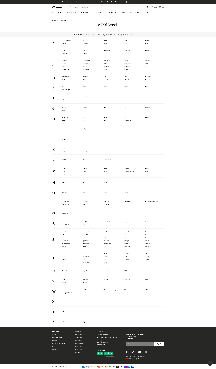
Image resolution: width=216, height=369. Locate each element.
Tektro (105, 253)
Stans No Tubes (66, 243)
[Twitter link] (133, 352)
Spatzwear (85, 241)
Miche (84, 171)
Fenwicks (85, 97)
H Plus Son (65, 117)
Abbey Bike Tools (66, 40)
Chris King (127, 63)
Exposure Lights (66, 89)
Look (84, 159)
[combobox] (106, 7)
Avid (125, 43)
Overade (126, 193)
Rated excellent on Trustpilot (109, 2)
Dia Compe (148, 76)
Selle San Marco (66, 235)
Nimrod (64, 182)
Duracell (126, 79)
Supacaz (64, 246)
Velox (146, 279)
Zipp (84, 322)
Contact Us (55, 334)
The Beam (127, 253)
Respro (126, 222)
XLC (63, 301)
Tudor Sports (86, 262)
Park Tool (106, 201)
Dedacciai (85, 76)
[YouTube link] (139, 352)
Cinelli (146, 63)
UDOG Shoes (65, 271)
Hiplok (147, 117)
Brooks (85, 53)
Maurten (126, 168)
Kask (84, 148)
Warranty (54, 349)
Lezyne (64, 159)
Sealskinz (106, 232)
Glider (126, 107)
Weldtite (85, 290)
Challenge (106, 63)
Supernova (86, 246)
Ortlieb (105, 193)
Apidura (147, 40)
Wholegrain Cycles (67, 293)
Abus (84, 40)
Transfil (64, 259)
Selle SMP (85, 235)
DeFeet (106, 76)
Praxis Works (65, 204)
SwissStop (127, 246)
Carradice (147, 60)
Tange (84, 253)
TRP (84, 259)
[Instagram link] (146, 352)
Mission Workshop (129, 171)
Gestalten (85, 107)
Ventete (64, 282)
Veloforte (85, 279)
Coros (105, 69)
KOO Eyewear (86, 151)
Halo (84, 117)
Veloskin (106, 279)
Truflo (105, 259)
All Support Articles (57, 337)
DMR (84, 79)
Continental (86, 69)
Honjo (63, 120)
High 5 (126, 117)
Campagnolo (86, 60)
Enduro (105, 87)
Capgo (126, 60)
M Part (63, 168)
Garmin (64, 107)
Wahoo (64, 290)
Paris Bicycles (78, 340)
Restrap (147, 222)
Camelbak (64, 60)
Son (125, 238)
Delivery (54, 340)
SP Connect (65, 241)
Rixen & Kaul (65, 225)
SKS (105, 238)
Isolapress (85, 129)
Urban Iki (106, 271)
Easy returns (146, 2)
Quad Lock (65, 213)
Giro (105, 107)
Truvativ (126, 259)
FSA (63, 100)
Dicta (63, 79)
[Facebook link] (126, 352)
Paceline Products (67, 201)
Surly (105, 246)
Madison (106, 168)
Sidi (146, 235)
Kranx (105, 151)
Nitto (84, 182)
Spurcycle (127, 241)
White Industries (149, 290)
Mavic (146, 168)
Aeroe (105, 40)
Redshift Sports (87, 222)
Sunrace (147, 243)
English (137, 358)
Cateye (64, 63)
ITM (105, 129)
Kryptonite (127, 151)
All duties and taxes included (71, 2)
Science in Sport (87, 232)
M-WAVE (85, 168)
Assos (105, 43)
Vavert (63, 279)
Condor (147, 66)
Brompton (64, 53)
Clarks (63, 66)
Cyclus (126, 69)
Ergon (126, 87)
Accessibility (78, 352)
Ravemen (64, 222)
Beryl (84, 50)
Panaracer (85, 201)
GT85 (63, 110)
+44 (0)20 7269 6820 (102, 334)
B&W (63, 50)
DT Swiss (106, 79)
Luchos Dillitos (108, 159)
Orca (84, 193)
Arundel (64, 43)
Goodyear (148, 107)
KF (104, 148)
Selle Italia (148, 232)
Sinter (84, 238)
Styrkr (126, 243)
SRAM (147, 241)
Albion (126, 40)
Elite (63, 87)
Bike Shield (127, 50)
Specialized (107, 241)
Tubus (63, 262)
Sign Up (159, 344)
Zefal (63, 322)
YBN (63, 311)
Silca (63, 238)
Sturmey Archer (108, 243)
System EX (148, 246)
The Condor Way (79, 334)
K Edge (64, 148)
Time (63, 256)
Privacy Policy (78, 346)
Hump (105, 120)
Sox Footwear (149, 238)
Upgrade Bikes (87, 271)
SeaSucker (127, 232)
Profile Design (107, 204)
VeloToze (127, 279)
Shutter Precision (129, 235)
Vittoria (85, 282)
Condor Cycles (66, 69)
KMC (146, 148)
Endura (84, 87)
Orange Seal (65, 193)
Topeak (106, 256)
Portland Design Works (151, 201)
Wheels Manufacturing (110, 290)
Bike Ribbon (107, 50)
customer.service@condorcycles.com (107, 337)
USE (125, 271)
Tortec (147, 256)
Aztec (146, 43)
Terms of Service (79, 343)
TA (62, 253)
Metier (63, 171)
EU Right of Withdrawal (58, 343)
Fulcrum (85, 100)
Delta (125, 76)
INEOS (63, 129)
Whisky (126, 290)
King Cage (127, 148)
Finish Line (127, 97)
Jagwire (64, 139)
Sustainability (78, 337)
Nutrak (105, 182)
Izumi (125, 129)
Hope (84, 120)
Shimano (106, 235)
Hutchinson (127, 120)
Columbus (106, 66)
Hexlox (105, 117)
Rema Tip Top (107, 222)
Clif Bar (85, 66)
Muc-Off (85, 174)
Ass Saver (85, 43)
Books (147, 50)
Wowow (85, 293)
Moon (63, 174)
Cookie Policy (78, 349)
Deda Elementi (66, 76)
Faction (64, 97)
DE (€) (130, 358)
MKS (146, 171)
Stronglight (86, 243)
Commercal (127, 66)
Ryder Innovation (87, 225)
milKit (105, 171)
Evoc (146, 87)
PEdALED (127, 201)
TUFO (105, 262)
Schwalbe (64, 232)
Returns (54, 346)
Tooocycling (86, 256)
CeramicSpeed (87, 63)
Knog (63, 151)
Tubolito (147, 259)
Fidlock (105, 97)
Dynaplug (147, 79)
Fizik (146, 97)
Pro (84, 204)
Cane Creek (107, 60)
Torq (125, 256)
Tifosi (146, 253)
